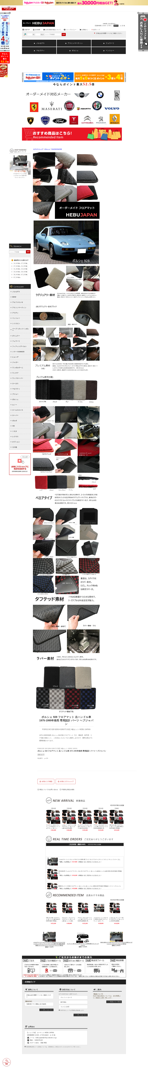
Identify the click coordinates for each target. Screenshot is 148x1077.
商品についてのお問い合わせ (49, 789)
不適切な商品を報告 (68, 789)
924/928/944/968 (56, 149)
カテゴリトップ (38, 149)
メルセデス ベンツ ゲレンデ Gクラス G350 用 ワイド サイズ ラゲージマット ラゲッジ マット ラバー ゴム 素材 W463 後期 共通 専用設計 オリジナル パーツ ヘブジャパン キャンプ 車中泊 (49, 944)
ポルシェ (47, 149)
